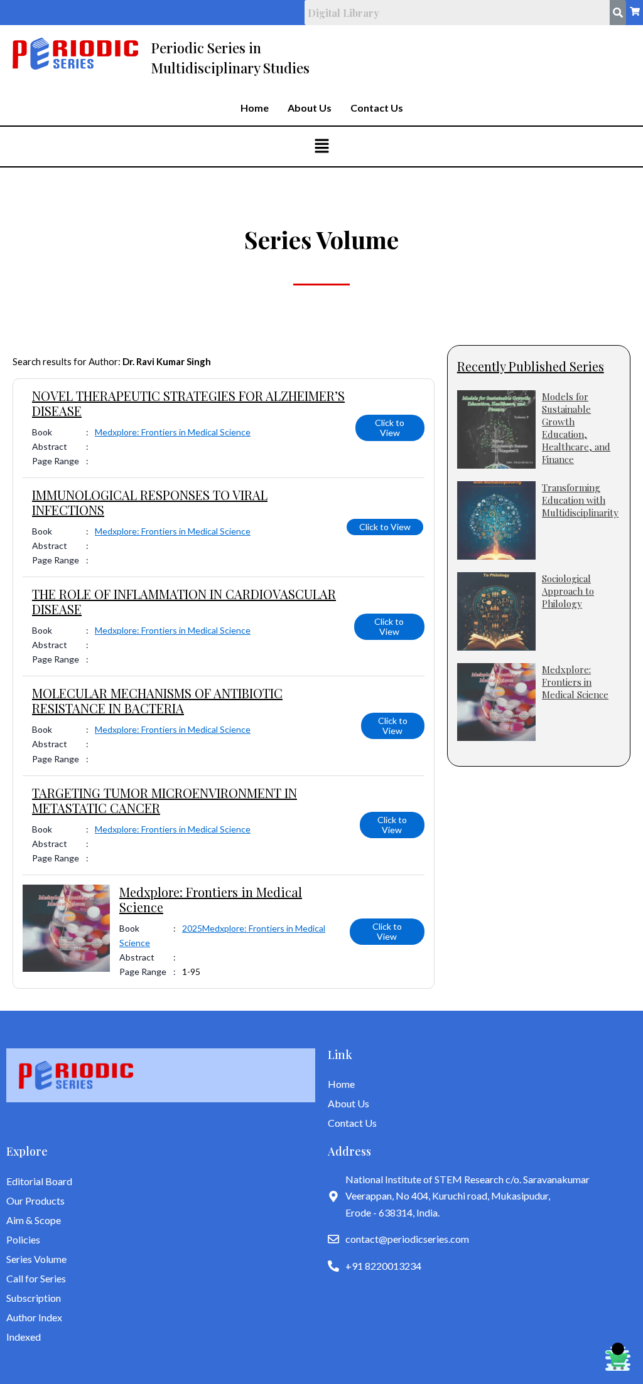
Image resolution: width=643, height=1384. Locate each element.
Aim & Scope (33, 1220)
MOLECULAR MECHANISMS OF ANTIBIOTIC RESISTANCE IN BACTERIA (157, 700)
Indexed (23, 1337)
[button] (321, 146)
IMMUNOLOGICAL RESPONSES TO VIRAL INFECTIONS (149, 502)
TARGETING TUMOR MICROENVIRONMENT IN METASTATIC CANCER (164, 800)
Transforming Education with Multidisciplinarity (580, 500)
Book (42, 432)
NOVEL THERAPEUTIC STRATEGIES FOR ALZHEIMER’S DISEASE (188, 403)
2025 (192, 928)
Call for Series (36, 1278)
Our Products (35, 1200)
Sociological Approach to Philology (568, 591)
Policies (23, 1239)
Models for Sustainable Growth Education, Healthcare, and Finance (576, 428)
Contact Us (376, 108)
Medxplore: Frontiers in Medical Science (173, 432)
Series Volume (36, 1259)
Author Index (34, 1317)
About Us (310, 108)
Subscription (33, 1298)
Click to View (389, 427)
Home (254, 108)
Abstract (49, 446)
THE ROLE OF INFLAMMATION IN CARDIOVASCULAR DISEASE (184, 601)
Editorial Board (39, 1181)
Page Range (55, 460)
